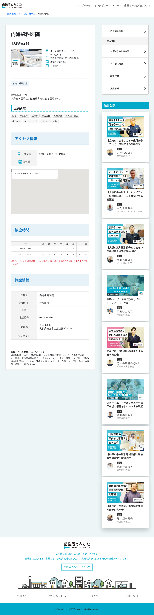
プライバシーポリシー (58, 595)
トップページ (84, 5)
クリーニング (30, 121)
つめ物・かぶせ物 (48, 121)
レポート (116, 5)
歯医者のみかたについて (137, 5)
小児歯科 (24, 115)
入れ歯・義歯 (71, 115)
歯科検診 (16, 121)
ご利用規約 (21, 595)
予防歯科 (46, 115)
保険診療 (58, 115)
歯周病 (35, 115)
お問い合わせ (132, 595)
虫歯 (14, 115)
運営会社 (95, 595)
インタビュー (101, 5)
